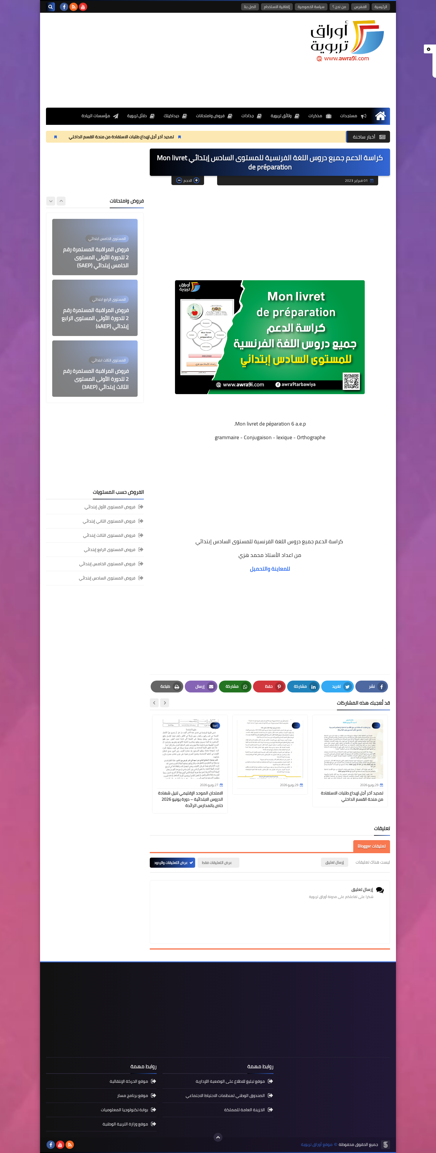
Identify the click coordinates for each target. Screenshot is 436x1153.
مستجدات (349, 116)
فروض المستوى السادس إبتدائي (107, 578)
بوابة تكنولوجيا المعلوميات (124, 1110)
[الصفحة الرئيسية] (380, 116)
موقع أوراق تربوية (316, 1144)
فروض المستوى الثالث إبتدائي (109, 535)
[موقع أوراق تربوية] (347, 40)
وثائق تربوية (281, 116)
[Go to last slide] (164, 702)
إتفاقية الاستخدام (277, 6)
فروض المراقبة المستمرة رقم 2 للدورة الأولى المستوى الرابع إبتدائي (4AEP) (95, 318)
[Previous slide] (61, 201)
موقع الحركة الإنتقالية (129, 1081)
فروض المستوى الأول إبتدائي (110, 507)
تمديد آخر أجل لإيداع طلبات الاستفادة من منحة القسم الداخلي (173, 137)
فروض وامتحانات (210, 116)
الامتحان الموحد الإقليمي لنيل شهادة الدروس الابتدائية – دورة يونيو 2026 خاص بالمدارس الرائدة (190, 799)
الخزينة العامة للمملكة (244, 1110)
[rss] (73, 7)
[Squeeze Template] (385, 1144)
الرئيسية (381, 6)
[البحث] (50, 6)
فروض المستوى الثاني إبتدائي (109, 521)
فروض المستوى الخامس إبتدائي (107, 564)
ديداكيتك (171, 116)
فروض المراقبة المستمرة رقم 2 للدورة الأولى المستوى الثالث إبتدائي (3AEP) (96, 379)
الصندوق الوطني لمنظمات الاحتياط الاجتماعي (225, 1095)
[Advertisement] (154, 60)
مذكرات (315, 116)
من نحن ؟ (339, 6)
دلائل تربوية (137, 116)
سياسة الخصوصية (311, 6)
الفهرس (360, 6)
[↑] (218, 1137)
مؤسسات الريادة (96, 116)
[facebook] (64, 7)
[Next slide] (154, 702)
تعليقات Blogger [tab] (372, 846)
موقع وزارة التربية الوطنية (125, 1124)
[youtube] (83, 7)
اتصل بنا (250, 6)
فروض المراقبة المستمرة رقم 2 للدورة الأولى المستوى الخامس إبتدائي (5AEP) (96, 257)
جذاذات (247, 116)
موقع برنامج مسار (132, 1095)
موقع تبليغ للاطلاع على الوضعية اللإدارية (230, 1081)
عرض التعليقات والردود (171, 862)
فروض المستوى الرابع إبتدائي (109, 549)
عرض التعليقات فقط (217, 862)
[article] (95, 247)
